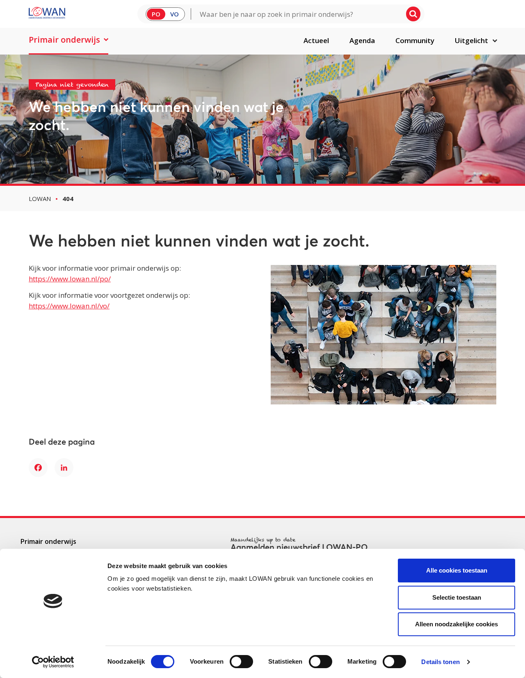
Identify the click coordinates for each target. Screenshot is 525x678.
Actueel (316, 40)
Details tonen (440, 661)
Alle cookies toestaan (456, 570)
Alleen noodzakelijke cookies (456, 624)
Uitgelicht (471, 40)
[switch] (241, 661)
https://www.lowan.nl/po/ (70, 278)
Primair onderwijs (64, 39)
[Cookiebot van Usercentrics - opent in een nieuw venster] (53, 662)
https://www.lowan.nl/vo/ (69, 305)
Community (414, 40)
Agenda (362, 40)
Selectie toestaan (456, 597)
